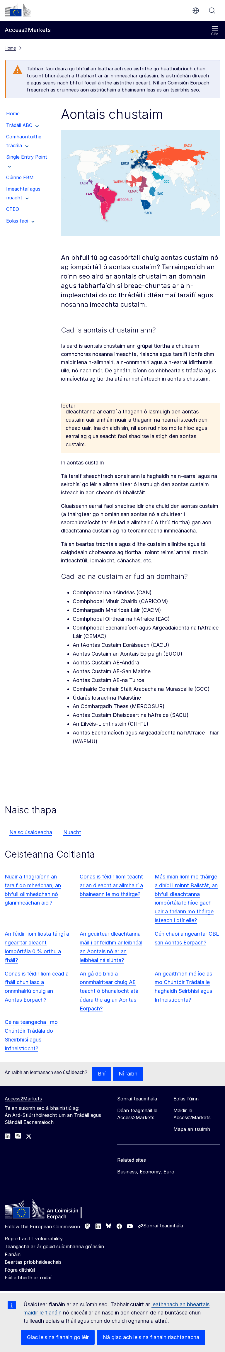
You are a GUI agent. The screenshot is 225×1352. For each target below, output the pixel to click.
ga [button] (196, 10)
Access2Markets (23, 1099)
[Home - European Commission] (47, 1210)
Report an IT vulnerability (34, 1238)
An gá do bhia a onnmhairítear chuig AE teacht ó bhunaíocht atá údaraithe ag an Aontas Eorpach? (109, 991)
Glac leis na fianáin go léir (58, 1337)
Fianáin (13, 1254)
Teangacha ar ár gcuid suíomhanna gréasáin (54, 1246)
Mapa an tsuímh (191, 1129)
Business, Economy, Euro (145, 1172)
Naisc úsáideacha (30, 832)
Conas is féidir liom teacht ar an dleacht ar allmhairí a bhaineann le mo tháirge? (111, 885)
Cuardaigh (212, 10)
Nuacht (72, 832)
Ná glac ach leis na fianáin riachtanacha (151, 1337)
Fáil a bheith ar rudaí (28, 1277)
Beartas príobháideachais (33, 1262)
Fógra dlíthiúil (20, 1270)
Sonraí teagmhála (163, 1226)
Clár (214, 34)
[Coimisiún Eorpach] (18, 10)
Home (10, 47)
